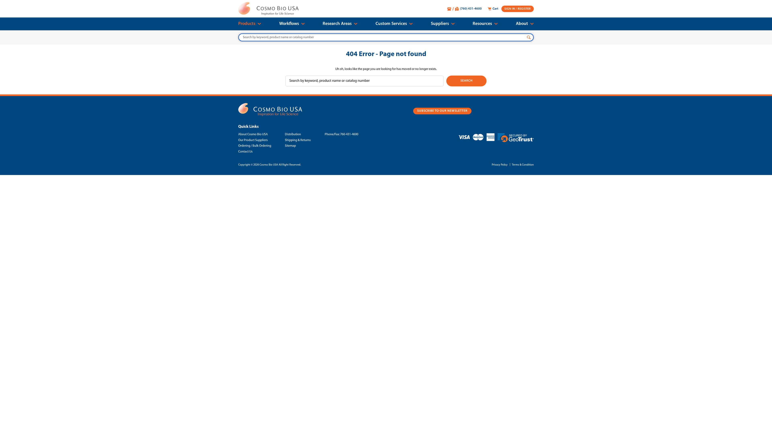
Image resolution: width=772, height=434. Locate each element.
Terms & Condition (523, 164)
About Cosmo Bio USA (253, 134)
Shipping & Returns (298, 140)
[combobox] (386, 37)
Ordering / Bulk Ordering (254, 145)
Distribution (293, 134)
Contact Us (245, 151)
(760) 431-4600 (471, 8)
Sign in (510, 8)
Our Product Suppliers (253, 140)
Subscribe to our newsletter (442, 111)
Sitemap (290, 145)
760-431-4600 (349, 134)
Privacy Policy (500, 164)
